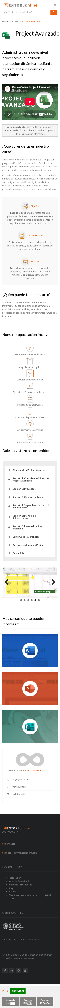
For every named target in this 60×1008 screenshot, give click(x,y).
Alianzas (13, 891)
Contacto (10, 843)
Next (52, 582)
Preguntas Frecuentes (20, 884)
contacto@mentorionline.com (21, 852)
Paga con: (45, 1000)
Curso (15, 21)
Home (5, 21)
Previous (7, 582)
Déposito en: (27, 1001)
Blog (10, 888)
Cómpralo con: (10, 1001)
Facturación (14, 877)
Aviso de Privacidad (18, 881)
